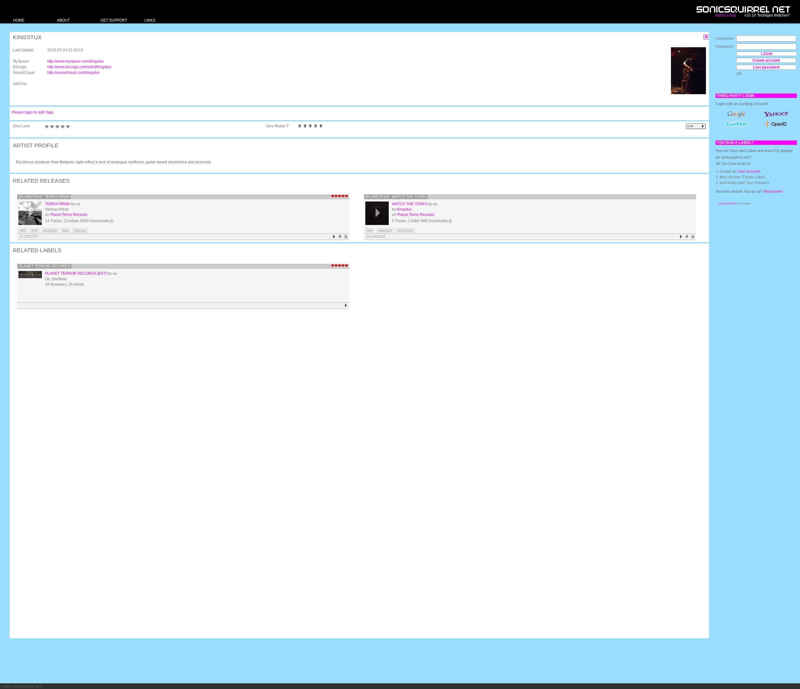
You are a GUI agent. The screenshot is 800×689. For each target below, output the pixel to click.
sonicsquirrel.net (727, 203)
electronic (405, 230)
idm (23, 230)
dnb (34, 230)
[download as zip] (340, 237)
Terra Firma (57, 204)
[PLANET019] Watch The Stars (396, 197)
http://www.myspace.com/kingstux (75, 61)
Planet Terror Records (69, 214)
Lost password (766, 67)
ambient (385, 230)
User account (749, 171)
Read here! (773, 191)
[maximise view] (706, 37)
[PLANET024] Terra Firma (44, 197)
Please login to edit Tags (32, 112)
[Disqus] (356, 392)
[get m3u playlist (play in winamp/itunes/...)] (346, 237)
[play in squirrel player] (30, 213)
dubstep (50, 230)
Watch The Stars (409, 204)
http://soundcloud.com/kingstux (73, 72)
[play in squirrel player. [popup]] (696, 126)
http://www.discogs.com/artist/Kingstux (79, 67)
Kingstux (404, 209)
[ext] (102, 273)
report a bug (725, 15)
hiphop (80, 230)
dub (65, 230)
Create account (766, 60)
